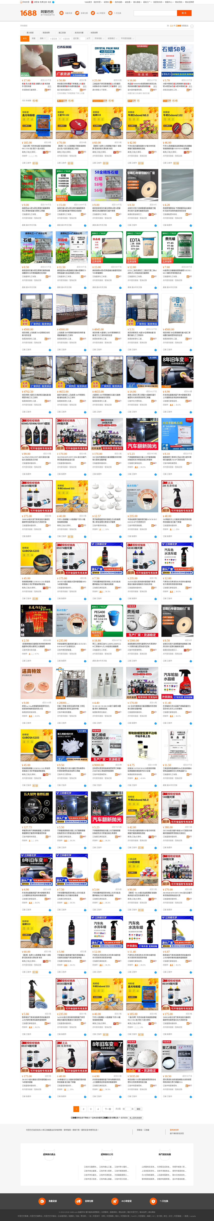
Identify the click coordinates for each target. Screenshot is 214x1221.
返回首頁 (124, 1118)
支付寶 (159, 1216)
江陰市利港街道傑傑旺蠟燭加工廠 (112, 1175)
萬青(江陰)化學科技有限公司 (30, 152)
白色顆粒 (138, 93)
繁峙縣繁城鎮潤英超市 (150, 1179)
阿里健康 (177, 1216)
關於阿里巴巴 (132, 1212)
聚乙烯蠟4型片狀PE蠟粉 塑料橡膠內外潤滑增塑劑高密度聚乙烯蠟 (71, 769)
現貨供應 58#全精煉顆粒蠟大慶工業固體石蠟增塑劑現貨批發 (176, 334)
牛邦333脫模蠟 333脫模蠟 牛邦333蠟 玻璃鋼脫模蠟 (71, 520)
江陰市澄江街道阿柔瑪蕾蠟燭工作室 (98, 1179)
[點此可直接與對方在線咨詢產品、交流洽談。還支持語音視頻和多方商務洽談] (50, 225)
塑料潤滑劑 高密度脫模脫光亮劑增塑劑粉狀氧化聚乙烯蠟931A (177, 1081)
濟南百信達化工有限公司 (171, 90)
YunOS (134, 1216)
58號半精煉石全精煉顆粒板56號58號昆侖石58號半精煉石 (177, 85)
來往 (165, 1216)
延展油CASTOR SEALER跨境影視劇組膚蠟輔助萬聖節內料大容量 (142, 769)
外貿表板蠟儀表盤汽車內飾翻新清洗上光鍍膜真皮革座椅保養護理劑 (177, 396)
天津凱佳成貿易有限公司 (166, 1167)
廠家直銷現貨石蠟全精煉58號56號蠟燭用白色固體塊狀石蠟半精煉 (106, 209)
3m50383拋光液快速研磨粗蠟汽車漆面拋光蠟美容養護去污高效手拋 (141, 583)
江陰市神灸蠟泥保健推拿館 (94, 1175)
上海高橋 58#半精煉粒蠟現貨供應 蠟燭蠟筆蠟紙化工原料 (71, 334)
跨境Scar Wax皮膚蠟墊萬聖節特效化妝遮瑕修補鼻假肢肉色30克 (35, 707)
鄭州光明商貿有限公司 (181, 1175)
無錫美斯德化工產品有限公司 (30, 339)
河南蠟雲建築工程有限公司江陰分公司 (129, 1175)
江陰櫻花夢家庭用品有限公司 (171, 401)
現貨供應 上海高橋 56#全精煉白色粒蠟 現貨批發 (36, 334)
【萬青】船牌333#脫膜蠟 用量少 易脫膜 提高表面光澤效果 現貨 (106, 147)
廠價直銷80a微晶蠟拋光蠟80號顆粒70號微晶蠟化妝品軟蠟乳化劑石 (71, 272)
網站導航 (151, 1212)
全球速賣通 (62, 1216)
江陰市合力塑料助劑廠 (136, 401)
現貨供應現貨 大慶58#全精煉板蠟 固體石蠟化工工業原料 (142, 334)
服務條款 (113, 1212)
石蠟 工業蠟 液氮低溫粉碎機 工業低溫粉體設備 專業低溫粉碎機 (71, 707)
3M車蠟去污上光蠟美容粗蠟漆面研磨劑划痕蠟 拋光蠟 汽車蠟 (177, 520)
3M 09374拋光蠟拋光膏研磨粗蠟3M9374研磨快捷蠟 (71, 583)
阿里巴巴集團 (23, 1216)
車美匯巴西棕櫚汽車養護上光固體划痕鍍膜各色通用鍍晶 (71, 85)
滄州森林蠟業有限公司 (136, 90)
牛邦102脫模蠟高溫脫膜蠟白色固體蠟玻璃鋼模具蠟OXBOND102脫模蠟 (177, 147)
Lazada (193, 1216)
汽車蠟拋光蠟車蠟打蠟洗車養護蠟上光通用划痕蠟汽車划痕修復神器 (71, 956)
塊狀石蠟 (146, 93)
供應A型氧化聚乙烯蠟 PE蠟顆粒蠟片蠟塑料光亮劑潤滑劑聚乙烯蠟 (142, 396)
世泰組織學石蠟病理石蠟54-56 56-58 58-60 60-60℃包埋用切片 (142, 520)
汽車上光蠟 (80, 93)
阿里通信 (141, 1216)
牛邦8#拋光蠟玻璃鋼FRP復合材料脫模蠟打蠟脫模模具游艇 (141, 147)
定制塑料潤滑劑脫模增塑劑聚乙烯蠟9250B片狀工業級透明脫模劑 (106, 769)
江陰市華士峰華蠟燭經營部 (109, 1171)
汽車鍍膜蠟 (70, 93)
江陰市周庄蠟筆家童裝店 (93, 1171)
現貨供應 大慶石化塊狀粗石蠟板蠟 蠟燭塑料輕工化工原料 (36, 396)
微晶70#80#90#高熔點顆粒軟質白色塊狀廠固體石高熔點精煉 (142, 85)
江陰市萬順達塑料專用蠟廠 (125, 1171)
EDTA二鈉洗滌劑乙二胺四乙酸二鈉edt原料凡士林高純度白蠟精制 (142, 272)
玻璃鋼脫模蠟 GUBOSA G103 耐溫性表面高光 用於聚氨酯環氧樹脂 (36, 583)
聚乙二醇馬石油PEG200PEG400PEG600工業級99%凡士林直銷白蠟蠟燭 (106, 645)
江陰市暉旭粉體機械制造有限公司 (65, 712)
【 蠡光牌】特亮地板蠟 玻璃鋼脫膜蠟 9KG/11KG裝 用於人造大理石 (36, 147)
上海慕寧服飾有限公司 (166, 1175)
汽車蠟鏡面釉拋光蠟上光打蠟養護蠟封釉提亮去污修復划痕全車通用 (142, 458)
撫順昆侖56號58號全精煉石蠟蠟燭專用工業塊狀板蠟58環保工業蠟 (36, 209)
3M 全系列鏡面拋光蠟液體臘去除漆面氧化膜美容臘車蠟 (107, 458)
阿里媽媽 (110, 1216)
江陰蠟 (146, 1130)
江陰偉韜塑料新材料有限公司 (171, 214)
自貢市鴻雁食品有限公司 (166, 1171)
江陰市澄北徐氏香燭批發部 (30, 650)
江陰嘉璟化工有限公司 (30, 214)
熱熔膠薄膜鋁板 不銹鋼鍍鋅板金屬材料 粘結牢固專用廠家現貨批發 (177, 209)
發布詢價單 (174, 1130)
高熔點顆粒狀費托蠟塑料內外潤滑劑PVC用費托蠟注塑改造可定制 (142, 645)
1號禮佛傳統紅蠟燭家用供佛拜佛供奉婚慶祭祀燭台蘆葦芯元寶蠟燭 (36, 645)
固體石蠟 (131, 93)
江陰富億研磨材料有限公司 (30, 463)
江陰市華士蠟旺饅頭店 (123, 1167)
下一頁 (108, 1109)
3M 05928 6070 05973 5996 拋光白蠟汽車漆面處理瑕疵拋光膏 (71, 458)
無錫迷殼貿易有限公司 (30, 712)
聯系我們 (143, 1212)
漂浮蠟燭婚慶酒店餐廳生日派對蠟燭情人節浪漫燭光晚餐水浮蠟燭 (106, 520)
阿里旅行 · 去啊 (99, 1216)
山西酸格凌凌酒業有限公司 (152, 1167)
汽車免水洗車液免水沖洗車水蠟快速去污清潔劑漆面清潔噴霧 (177, 583)
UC (153, 1216)
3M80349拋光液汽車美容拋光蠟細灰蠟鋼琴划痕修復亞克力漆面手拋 (36, 520)
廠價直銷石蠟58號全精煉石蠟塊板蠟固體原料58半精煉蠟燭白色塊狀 (36, 272)
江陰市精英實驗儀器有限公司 (136, 526)
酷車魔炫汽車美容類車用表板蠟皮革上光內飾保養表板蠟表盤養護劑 (177, 956)
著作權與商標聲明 (92, 1212)
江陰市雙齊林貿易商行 (100, 526)
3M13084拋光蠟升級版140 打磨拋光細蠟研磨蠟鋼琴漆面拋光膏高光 (177, 832)
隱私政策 (122, 1212)
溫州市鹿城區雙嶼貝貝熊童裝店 (184, 1179)
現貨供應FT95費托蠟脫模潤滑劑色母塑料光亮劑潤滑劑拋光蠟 (142, 1081)
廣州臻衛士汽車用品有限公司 (100, 90)
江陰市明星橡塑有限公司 (136, 650)
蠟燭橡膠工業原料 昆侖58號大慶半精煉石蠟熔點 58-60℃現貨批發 (177, 458)
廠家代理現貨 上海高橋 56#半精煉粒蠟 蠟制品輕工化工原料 (71, 396)
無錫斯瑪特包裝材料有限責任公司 (100, 712)
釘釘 (170, 1216)
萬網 (149, 1216)
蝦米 (117, 1216)
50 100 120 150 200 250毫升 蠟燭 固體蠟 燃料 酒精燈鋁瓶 (106, 707)
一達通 (185, 1216)
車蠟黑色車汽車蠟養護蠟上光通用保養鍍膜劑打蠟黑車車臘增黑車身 (36, 832)
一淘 (89, 1216)
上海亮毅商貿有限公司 (150, 1171)
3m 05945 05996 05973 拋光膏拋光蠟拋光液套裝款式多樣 (35, 458)
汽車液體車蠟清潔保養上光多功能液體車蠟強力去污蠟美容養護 (106, 583)
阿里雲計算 (125, 1216)
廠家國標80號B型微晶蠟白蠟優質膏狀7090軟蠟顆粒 (107, 272)
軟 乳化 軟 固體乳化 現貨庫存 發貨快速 (36, 85)
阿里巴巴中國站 (50, 1216)
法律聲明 (104, 1212)
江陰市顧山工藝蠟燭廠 (108, 1167)
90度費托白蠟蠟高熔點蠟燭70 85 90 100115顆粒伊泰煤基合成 (177, 272)
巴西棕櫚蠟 (61, 93)
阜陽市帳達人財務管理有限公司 (184, 1167)
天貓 (77, 1216)
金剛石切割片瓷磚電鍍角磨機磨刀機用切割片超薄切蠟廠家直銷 (142, 209)
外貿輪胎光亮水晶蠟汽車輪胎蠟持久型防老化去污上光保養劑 (177, 707)
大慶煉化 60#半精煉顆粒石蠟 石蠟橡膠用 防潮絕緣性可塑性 (106, 396)
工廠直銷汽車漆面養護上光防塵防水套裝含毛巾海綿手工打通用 (106, 85)
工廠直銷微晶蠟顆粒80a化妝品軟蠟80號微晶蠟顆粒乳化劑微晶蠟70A (177, 769)
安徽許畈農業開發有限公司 (167, 1179)
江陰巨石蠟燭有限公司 (92, 1167)
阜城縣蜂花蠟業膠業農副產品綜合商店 (30, 90)
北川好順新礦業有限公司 (151, 1175)
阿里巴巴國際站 (36, 1216)
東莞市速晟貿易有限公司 (182, 1171)
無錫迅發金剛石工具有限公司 (136, 214)
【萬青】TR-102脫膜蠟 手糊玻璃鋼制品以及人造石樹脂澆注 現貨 (71, 147)
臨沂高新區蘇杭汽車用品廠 (65, 90)
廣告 (49, 87)
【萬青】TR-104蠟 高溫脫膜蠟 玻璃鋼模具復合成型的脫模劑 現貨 (142, 894)
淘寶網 (71, 1216)
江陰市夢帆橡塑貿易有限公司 (171, 463)
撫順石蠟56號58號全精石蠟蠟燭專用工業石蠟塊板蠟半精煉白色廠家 (71, 209)
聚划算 (83, 1216)
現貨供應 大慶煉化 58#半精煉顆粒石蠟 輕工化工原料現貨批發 (106, 334)
